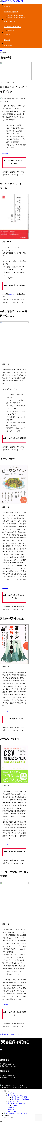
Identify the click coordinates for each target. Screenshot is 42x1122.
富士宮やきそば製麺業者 (20, 1099)
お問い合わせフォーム (8, 1066)
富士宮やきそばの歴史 (19, 1097)
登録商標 (11, 1107)
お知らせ (11, 1093)
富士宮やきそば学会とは (16, 1103)
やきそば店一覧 (13, 1101)
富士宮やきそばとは (15, 1095)
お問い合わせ (12, 1111)
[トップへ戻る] (1, 1121)
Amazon (5, 153)
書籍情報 (11, 1109)
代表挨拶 (15, 1105)
